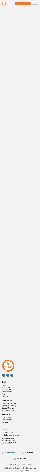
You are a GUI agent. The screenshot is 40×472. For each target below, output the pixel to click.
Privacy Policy (14, 465)
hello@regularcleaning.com (12, 435)
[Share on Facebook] (26, 291)
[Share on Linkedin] (35, 291)
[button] (35, 3)
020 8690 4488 (7, 433)
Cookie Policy (26, 465)
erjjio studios (24, 471)
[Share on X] (31, 291)
